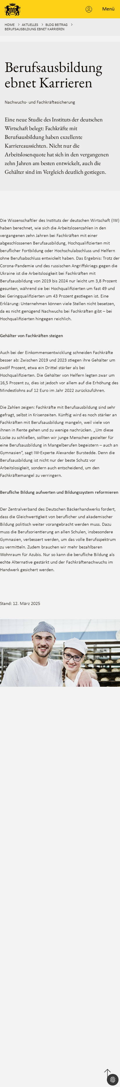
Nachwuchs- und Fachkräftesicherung (40, 102)
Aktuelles (30, 25)
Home (10, 25)
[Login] (89, 9)
